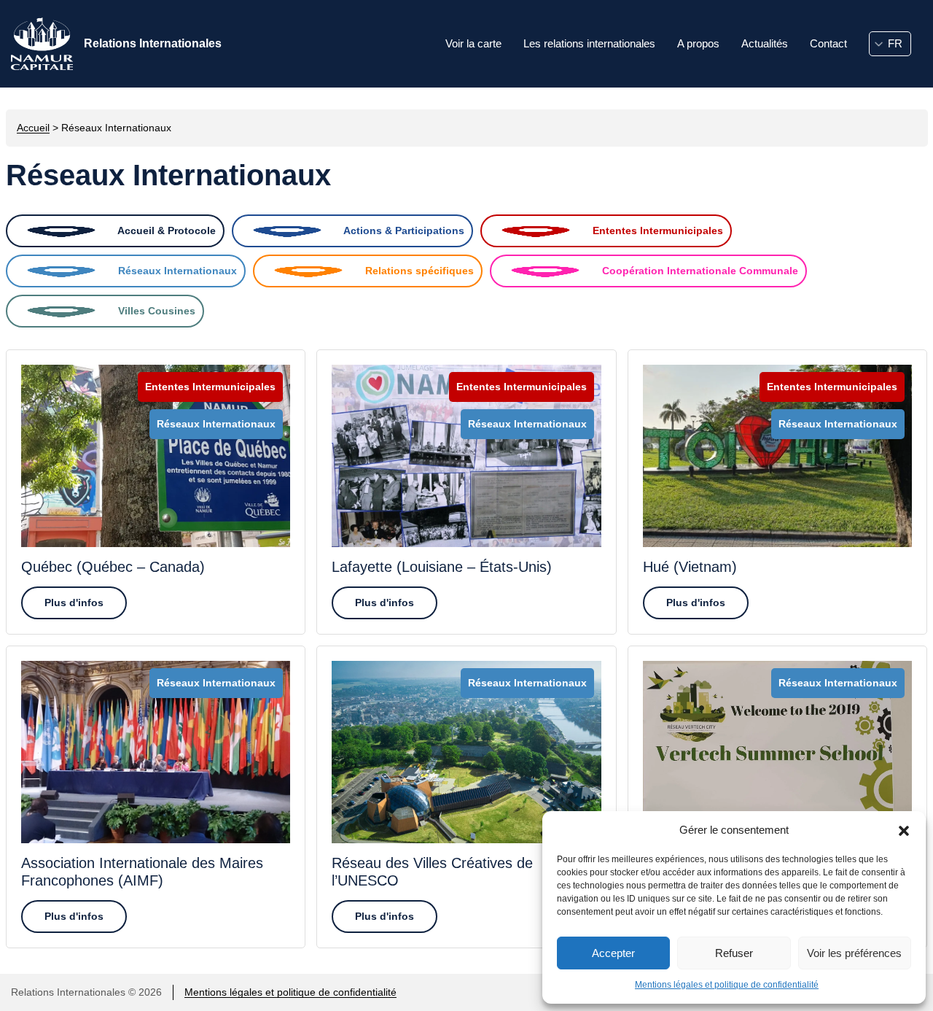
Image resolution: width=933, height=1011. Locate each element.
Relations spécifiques (418, 270)
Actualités (764, 43)
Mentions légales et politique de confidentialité (727, 985)
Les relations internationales (589, 43)
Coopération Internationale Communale (698, 270)
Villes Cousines (155, 311)
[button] (904, 830)
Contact (828, 43)
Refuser (734, 953)
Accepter (613, 953)
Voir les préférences (854, 953)
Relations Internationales (153, 43)
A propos (698, 43)
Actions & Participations (402, 230)
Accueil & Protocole (165, 230)
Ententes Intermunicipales (656, 230)
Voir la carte (473, 43)
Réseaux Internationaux (176, 270)
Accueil (33, 127)
